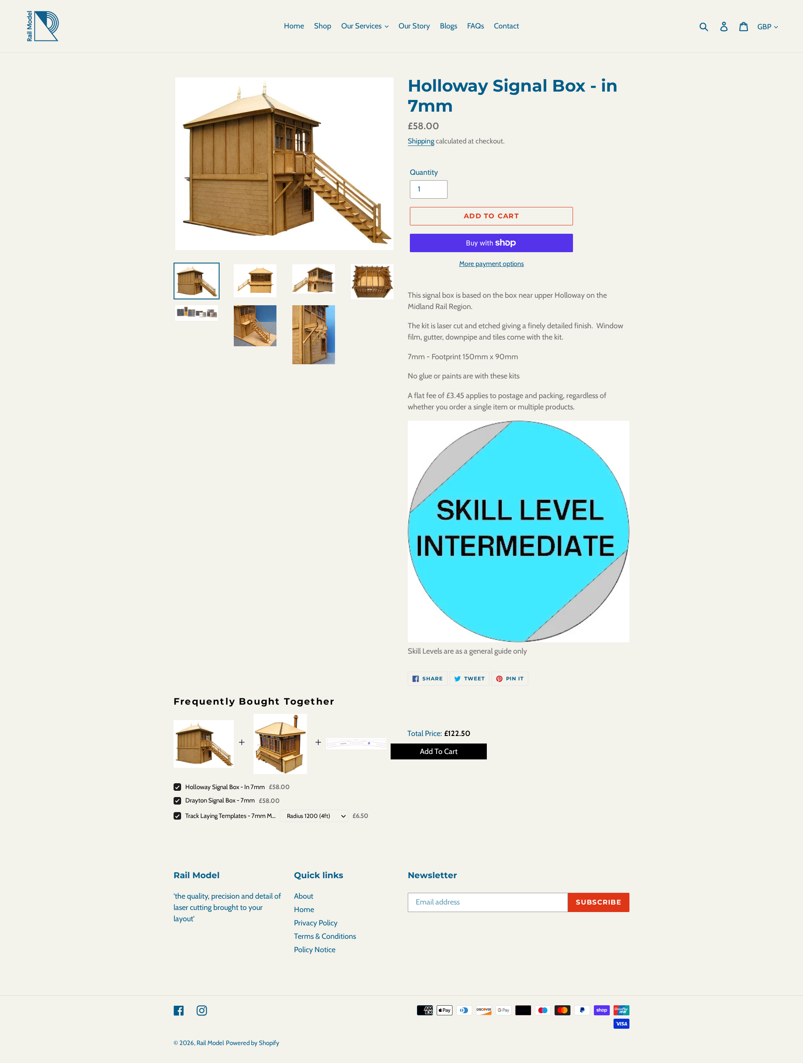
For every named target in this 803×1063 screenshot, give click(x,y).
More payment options (491, 264)
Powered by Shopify (252, 1043)
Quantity (424, 172)
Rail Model (210, 1043)
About (303, 896)
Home (304, 909)
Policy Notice (314, 949)
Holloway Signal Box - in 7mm (225, 787)
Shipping (421, 141)
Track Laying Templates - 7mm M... (230, 816)
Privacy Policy (316, 923)
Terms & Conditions (325, 936)
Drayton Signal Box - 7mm (220, 800)
